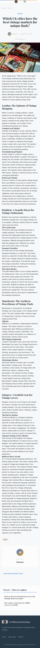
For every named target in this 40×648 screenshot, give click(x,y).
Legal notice (12, 637)
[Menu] (25, 1)
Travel (10, 8)
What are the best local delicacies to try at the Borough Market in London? (19, 597)
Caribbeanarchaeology (19, 621)
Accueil (4, 8)
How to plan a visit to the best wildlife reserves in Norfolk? (17, 604)
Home (4, 637)
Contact (20, 637)
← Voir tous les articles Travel (12, 573)
